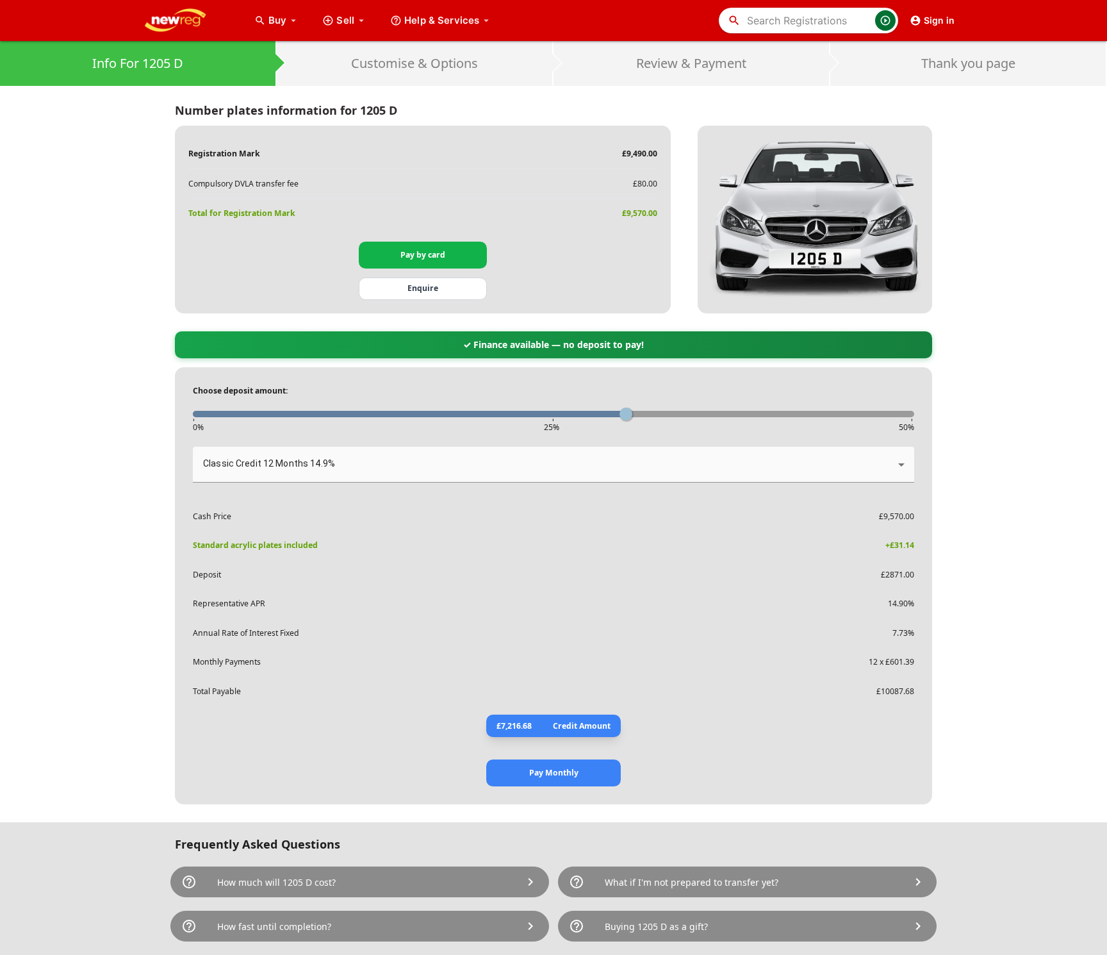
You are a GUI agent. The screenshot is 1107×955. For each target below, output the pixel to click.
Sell (345, 20)
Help (441, 20)
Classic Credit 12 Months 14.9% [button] (269, 463)
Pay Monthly (553, 772)
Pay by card (422, 254)
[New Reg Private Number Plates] (185, 20)
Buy (283, 20)
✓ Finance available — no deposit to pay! (553, 344)
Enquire (422, 288)
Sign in (939, 20)
